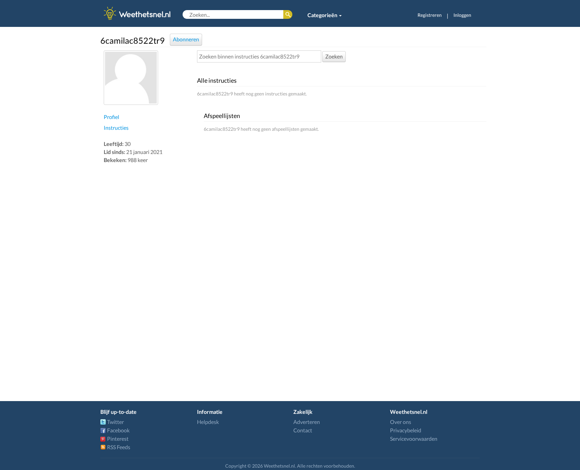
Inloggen (462, 15)
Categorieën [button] (322, 15)
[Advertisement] (149, 272)
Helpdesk (208, 422)
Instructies (116, 127)
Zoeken (334, 56)
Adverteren (306, 422)
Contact (302, 430)
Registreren (430, 15)
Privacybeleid (405, 430)
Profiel (111, 117)
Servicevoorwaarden (413, 438)
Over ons (400, 422)
